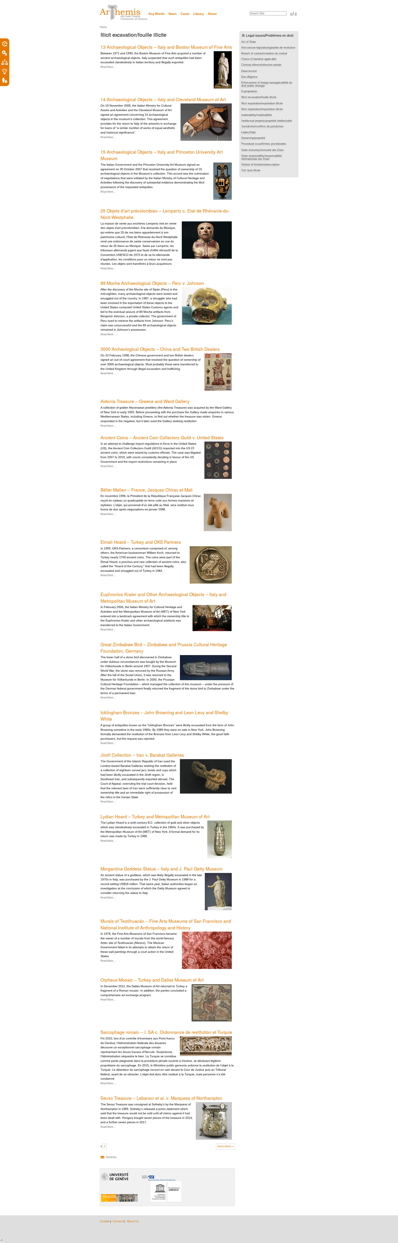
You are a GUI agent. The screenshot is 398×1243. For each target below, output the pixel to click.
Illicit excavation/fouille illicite (258, 97)
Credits (105, 1221)
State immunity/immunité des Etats (262, 150)
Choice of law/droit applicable (258, 59)
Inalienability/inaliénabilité (257, 115)
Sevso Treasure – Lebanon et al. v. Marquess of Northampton (161, 1098)
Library (198, 14)
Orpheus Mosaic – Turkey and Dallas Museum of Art (152, 980)
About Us (133, 1221)
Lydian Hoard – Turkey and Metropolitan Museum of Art (155, 816)
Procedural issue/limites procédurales (263, 143)
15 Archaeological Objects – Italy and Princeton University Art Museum (162, 155)
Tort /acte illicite (250, 170)
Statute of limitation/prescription (260, 164)
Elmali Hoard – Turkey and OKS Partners (141, 542)
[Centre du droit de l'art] (124, 13)
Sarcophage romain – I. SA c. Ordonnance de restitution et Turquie (166, 1032)
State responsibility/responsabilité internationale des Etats (261, 157)
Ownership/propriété (253, 138)
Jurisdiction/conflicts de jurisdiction (262, 126)
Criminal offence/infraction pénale (261, 64)
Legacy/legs (248, 132)
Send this (111, 1157)
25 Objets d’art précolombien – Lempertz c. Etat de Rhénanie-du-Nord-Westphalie (165, 214)
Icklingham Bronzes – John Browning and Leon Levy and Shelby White (164, 715)
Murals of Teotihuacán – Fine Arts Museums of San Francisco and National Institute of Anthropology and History (166, 924)
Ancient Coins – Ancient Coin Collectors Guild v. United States (162, 437)
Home (103, 27)
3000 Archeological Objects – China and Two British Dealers (160, 349)
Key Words (157, 14)
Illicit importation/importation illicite (262, 109)
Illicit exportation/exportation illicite (262, 103)
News (173, 14)
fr (296, 13)
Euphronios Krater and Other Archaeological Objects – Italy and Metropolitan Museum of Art (163, 597)
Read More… (108, 67)
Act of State (248, 41)
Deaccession (249, 71)
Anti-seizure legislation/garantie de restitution (268, 47)
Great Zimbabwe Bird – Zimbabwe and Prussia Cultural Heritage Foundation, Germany (164, 647)
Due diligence (249, 76)
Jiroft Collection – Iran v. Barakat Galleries (142, 755)
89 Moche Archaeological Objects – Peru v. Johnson (152, 283)
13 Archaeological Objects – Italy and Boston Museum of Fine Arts (166, 47)
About (212, 14)
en (291, 13)
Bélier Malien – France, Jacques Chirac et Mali (147, 490)
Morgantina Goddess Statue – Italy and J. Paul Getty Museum (161, 868)
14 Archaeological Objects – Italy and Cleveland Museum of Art (163, 99)
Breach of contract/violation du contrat (264, 53)
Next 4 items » (225, 1146)
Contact (118, 1221)
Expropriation (249, 91)
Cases (185, 14)
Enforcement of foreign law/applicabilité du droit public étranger (266, 84)
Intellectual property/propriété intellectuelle (266, 120)
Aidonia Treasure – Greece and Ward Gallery (145, 401)
